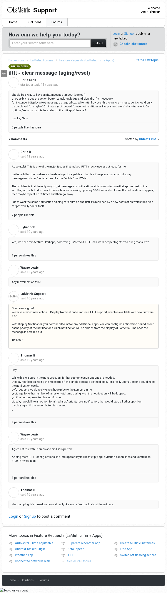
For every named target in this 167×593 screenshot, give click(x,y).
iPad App (126, 549)
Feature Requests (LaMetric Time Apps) (86, 60)
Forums (57, 22)
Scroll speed (76, 549)
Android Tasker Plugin (30, 549)
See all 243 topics (79, 561)
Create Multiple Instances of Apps (143, 543)
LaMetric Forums (41, 60)
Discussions (16, 60)
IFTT (71, 555)
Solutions (34, 22)
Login (116, 33)
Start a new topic (147, 60)
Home (13, 22)
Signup (129, 33)
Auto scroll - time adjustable (34, 543)
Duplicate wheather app (84, 543)
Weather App (24, 555)
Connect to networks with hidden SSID (41, 561)
